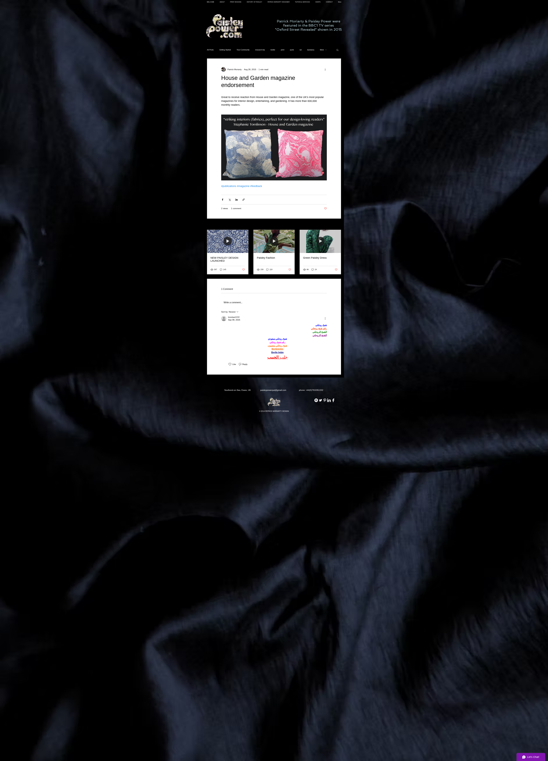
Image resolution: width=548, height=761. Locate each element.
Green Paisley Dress (315, 257)
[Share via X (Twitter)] (229, 199)
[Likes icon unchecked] (230, 364)
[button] (337, 50)
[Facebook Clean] (333, 400)
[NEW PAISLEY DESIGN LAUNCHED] (227, 241)
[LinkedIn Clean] (329, 400)
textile (273, 50)
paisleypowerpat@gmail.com (273, 390)
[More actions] (325, 69)
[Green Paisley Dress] (320, 241)
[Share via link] (243, 199)
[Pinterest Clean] (325, 400)
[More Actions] (325, 318)
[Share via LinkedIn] (236, 199)
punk (292, 50)
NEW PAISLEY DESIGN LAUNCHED (224, 259)
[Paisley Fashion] (274, 241)
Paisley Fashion (266, 257)
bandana (310, 50)
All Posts (210, 50)
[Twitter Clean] (320, 400)
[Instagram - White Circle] (316, 400)
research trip (260, 50)
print (282, 50)
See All (338, 224)
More (322, 50)
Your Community (243, 50)
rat (301, 50)
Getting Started (225, 50)
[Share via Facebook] (222, 199)
